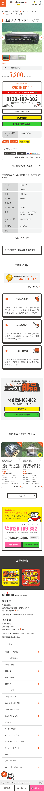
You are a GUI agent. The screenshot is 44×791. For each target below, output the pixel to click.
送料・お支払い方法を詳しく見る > (27, 157)
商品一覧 (22, 496)
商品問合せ (22, 117)
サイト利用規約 (10, 728)
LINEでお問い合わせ (22, 123)
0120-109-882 (24, 400)
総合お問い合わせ (11, 716)
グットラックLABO (12, 709)
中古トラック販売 (11, 652)
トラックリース (10, 696)
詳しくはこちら (33, 287)
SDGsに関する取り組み (13, 767)
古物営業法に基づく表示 (11, 637)
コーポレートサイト (12, 748)
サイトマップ (9, 773)
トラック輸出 (9, 677)
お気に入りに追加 (22, 111)
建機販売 (8, 671)
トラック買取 (9, 664)
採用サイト (9, 754)
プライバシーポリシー (13, 735)
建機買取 (8, 684)
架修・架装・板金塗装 (12, 703)
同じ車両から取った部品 (22, 165)
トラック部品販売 (11, 658)
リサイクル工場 (10, 760)
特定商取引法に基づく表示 (14, 741)
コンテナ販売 (9, 690)
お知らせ (8, 722)
